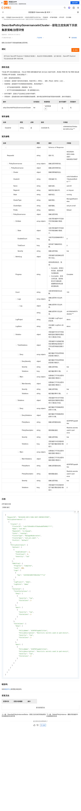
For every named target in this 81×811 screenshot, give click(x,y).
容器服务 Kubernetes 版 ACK (14, 17)
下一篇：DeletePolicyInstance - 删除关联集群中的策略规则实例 (62, 715)
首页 (3, 17)
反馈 (44, 725)
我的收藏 (74, 37)
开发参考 (45, 17)
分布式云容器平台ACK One (33, 17)
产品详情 (39, 37)
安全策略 (68, 17)
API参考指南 (53, 17)
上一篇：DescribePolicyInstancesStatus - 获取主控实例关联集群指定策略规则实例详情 (24, 715)
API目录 (61, 17)
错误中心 (8, 689)
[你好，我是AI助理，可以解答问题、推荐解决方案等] (69, 7)
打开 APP (75, 3)
